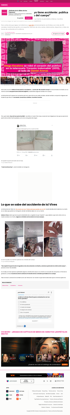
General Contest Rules (58, 404)
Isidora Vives (5, 285)
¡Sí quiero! (28, 18)
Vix (21, 1)
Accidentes (13, 285)
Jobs (62, 393)
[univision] (4, 5)
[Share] (67, 33)
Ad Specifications (40, 396)
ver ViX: (31, 25)
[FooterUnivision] (12, 381)
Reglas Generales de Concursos (45, 404)
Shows (31, 1)
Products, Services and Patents (56, 399)
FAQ (51, 396)
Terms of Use (60, 391)
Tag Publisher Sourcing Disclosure (41, 399)
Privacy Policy (45, 391)
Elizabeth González (11, 32)
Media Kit (47, 396)
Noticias (25, 1)
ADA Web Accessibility (50, 393)
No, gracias (20, 18)
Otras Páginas (26, 381)
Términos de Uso (52, 391)
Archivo (57, 393)
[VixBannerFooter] (35, 375)
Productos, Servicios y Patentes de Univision (53, 401)
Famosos (36, 1)
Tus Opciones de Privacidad (57, 407)
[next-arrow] (68, 358)
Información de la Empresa (39, 393)
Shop (51, 1)
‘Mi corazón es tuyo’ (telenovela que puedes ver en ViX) (30, 209)
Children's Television (45, 407)
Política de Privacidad (36, 391)
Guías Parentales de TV (58, 396)
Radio (47, 1)
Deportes (42, 1)
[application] (35, 57)
